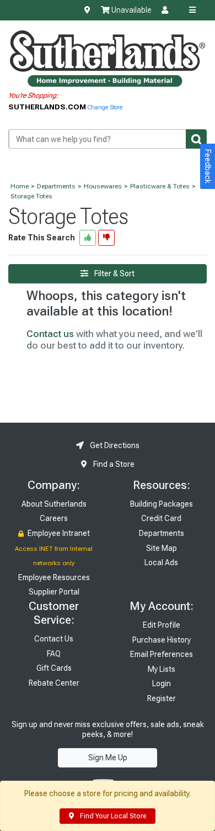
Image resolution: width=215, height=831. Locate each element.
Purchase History (161, 639)
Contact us (50, 333)
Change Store (105, 107)
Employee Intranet (58, 533)
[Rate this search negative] (106, 237)
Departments (56, 186)
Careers (54, 518)
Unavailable (130, 10)
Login (161, 683)
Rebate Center (54, 683)
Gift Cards (54, 668)
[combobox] (107, 139)
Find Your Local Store (112, 816)
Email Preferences (161, 654)
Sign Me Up (107, 757)
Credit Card (161, 518)
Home (19, 186)
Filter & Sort (114, 273)
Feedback (207, 166)
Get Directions (113, 445)
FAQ (54, 653)
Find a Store (113, 464)
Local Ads (161, 562)
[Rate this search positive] (87, 237)
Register (161, 698)
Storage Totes (31, 196)
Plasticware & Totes (160, 186)
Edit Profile (161, 624)
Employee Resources (54, 577)
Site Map (161, 548)
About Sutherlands (54, 503)
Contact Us (53, 638)
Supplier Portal (54, 591)
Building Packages (161, 503)
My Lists (161, 669)
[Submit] (196, 139)
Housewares (103, 186)
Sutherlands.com (48, 106)
